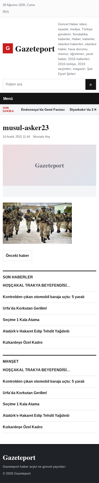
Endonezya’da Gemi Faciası (43, 109)
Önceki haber (17, 256)
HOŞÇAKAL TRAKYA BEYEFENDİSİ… (36, 285)
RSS (6, 12)
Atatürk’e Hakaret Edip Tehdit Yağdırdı (36, 331)
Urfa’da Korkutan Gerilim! (25, 308)
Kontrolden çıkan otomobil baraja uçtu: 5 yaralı (43, 297)
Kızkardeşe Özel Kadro (23, 342)
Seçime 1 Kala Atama (21, 320)
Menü (8, 99)
